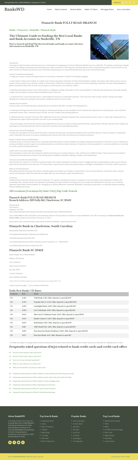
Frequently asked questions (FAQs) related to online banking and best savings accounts (43, 374)
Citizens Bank (78, 424)
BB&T (107, 427)
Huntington (77, 438)
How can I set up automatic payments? (26, 360)
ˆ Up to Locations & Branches (38, 285)
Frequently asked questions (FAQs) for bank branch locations (34, 389)
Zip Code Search (67, 191)
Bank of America (47, 427)
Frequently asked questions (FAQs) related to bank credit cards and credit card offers (42, 377)
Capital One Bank (47, 421)
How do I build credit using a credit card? (27, 356)
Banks (12, 30)
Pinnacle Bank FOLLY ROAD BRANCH (69, 22)
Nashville (34, 30)
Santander (108, 438)
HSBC (107, 424)
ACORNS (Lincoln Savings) (114, 430)
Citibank (44, 430)
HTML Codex (125, 457)
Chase (43, 424)
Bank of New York (47, 441)
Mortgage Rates (107, 9)
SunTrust (76, 432)
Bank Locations (61, 9)
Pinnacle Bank (48, 30)
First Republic (78, 441)
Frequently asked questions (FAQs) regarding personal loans (34, 385)
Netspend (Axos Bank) (112, 421)
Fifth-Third (108, 432)
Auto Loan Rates (123, 9)
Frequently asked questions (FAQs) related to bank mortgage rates (36, 381)
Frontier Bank (109, 441)
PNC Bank (45, 438)
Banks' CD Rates (91, 9)
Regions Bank (109, 435)
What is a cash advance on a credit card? (27, 364)
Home (49, 9)
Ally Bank (76, 427)
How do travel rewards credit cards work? (27, 353)
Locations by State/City (41, 191)
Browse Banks (75, 9)
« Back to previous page (17, 285)
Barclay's (76, 430)
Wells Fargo (45, 432)
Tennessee (22, 30)
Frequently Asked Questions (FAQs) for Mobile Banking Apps (34, 392)
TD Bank (76, 435)
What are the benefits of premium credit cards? (29, 368)
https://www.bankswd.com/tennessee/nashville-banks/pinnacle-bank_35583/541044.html (40, 212)
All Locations (17, 191)
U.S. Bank (44, 435)
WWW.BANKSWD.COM (22, 457)
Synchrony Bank (78, 421)
